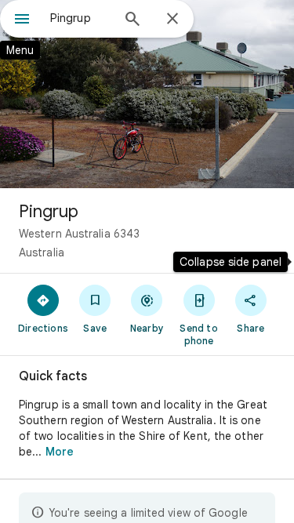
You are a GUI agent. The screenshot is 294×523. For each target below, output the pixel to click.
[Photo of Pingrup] (147, 94)
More (59, 452)
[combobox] (80, 18)
